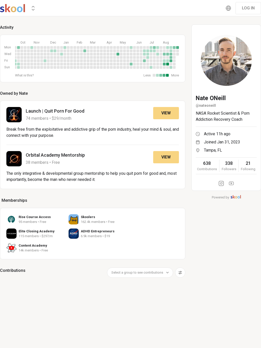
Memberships (14, 200)
